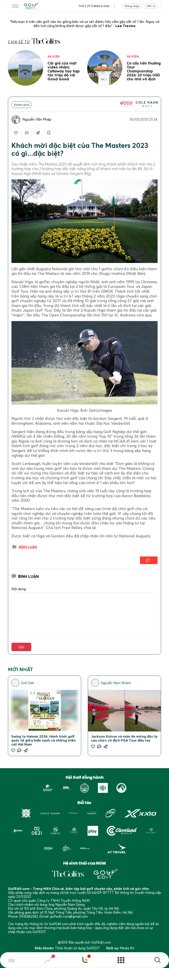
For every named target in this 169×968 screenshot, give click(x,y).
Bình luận (28, 547)
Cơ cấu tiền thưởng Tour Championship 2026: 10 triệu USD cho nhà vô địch (144, 71)
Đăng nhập (132, 6)
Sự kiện (54, 56)
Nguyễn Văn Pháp (36, 119)
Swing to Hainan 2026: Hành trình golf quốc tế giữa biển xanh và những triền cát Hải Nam (43, 740)
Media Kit (127, 948)
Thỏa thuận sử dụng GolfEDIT (77, 948)
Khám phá (21, 105)
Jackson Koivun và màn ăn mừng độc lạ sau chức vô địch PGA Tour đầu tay (124, 738)
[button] (157, 960)
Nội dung (18, 589)
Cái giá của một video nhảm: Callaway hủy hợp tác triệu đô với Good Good (64, 71)
